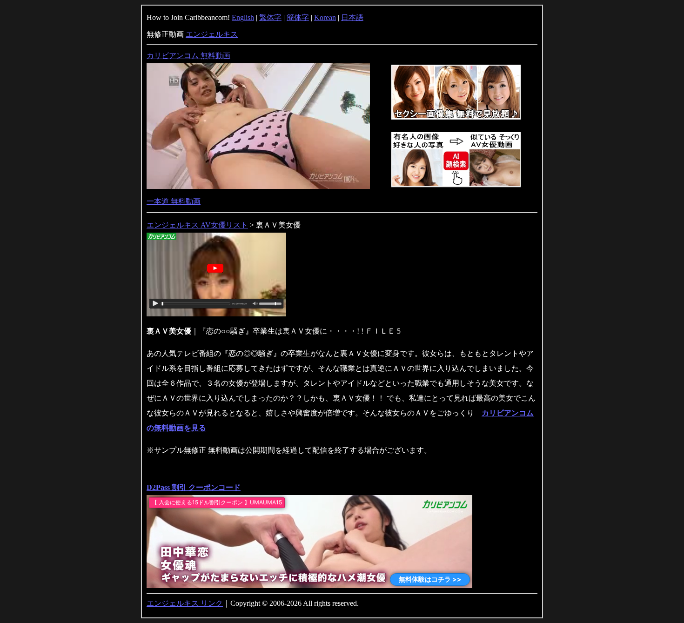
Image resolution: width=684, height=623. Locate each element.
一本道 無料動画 (174, 201)
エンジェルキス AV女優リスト (197, 225)
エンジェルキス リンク (185, 603)
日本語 (352, 17)
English (243, 17)
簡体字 (298, 17)
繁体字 (270, 17)
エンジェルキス (212, 34)
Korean (325, 17)
